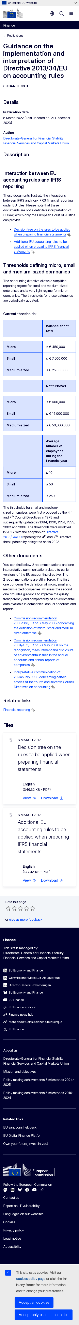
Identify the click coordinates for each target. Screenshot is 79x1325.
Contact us (11, 1198)
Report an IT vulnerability (21, 1206)
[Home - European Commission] (13, 13)
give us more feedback (25, 919)
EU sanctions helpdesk (19, 1127)
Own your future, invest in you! (25, 1144)
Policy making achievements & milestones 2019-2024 (38, 1095)
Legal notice (12, 1238)
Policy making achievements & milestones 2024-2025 (38, 1082)
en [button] (51, 13)
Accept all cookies (34, 1302)
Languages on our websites (23, 1214)
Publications (15, 35)
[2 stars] (11, 908)
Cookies (9, 1222)
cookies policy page (30, 1279)
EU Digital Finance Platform (23, 1135)
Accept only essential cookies (43, 1315)
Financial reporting (16, 710)
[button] (29, 798)
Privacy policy (13, 1230)
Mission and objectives (19, 1072)
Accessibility (12, 1247)
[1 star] (8, 908)
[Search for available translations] (69, 235)
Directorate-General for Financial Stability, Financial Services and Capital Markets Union (36, 1060)
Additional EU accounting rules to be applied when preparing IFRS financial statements (41, 246)
